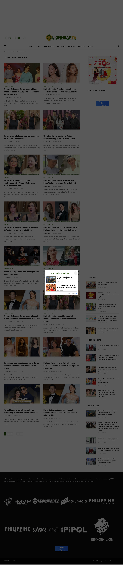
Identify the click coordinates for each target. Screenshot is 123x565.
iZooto (75, 293)
